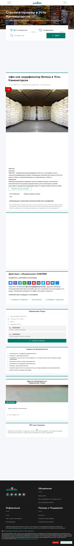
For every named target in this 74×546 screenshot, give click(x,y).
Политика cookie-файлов (46, 518)
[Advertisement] (37, 54)
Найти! (57, 35)
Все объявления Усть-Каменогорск (18, 20)
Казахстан (25, 84)
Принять (55, 542)
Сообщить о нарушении (56, 300)
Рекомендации (10, 522)
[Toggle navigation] (9, 2)
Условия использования (46, 522)
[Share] (10, 283)
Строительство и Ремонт (39, 20)
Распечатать (38, 300)
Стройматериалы (55, 20)
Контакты (41, 515)
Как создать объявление (14, 518)
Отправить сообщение (38, 340)
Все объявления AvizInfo (46, 502)
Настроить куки (66, 542)
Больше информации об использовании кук (27, 538)
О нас (7, 515)
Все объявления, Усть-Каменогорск (49, 499)
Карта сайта (42, 496)
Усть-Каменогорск (21, 30)
